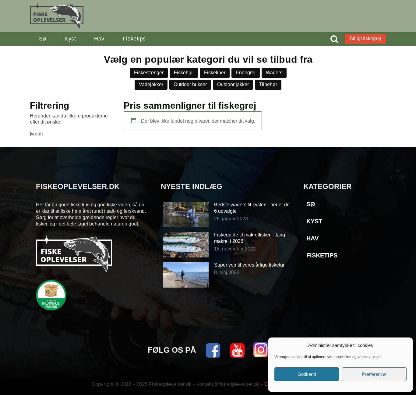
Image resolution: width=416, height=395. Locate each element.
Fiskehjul (184, 72)
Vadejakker (151, 84)
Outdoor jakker (233, 84)
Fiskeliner (214, 72)
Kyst (70, 39)
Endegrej (246, 72)
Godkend (307, 374)
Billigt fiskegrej (365, 38)
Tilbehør (268, 84)
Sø (42, 39)
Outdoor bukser (190, 84)
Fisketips (134, 39)
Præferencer (374, 374)
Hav (99, 39)
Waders (274, 72)
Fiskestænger (149, 72)
